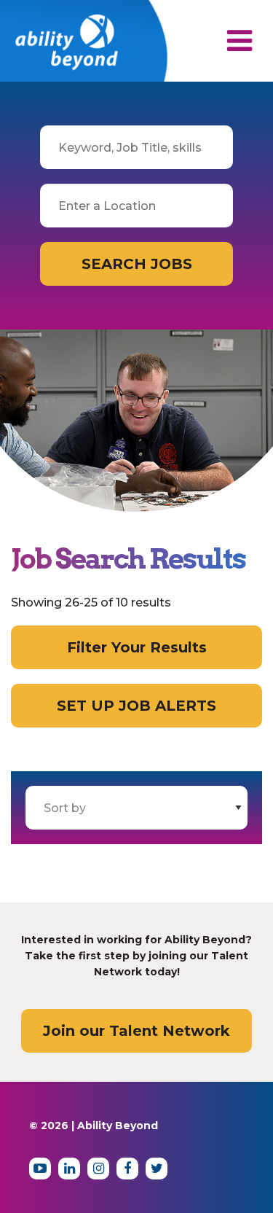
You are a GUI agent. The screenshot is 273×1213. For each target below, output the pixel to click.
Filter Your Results (137, 647)
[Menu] (239, 47)
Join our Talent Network (136, 1031)
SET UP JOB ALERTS (136, 705)
